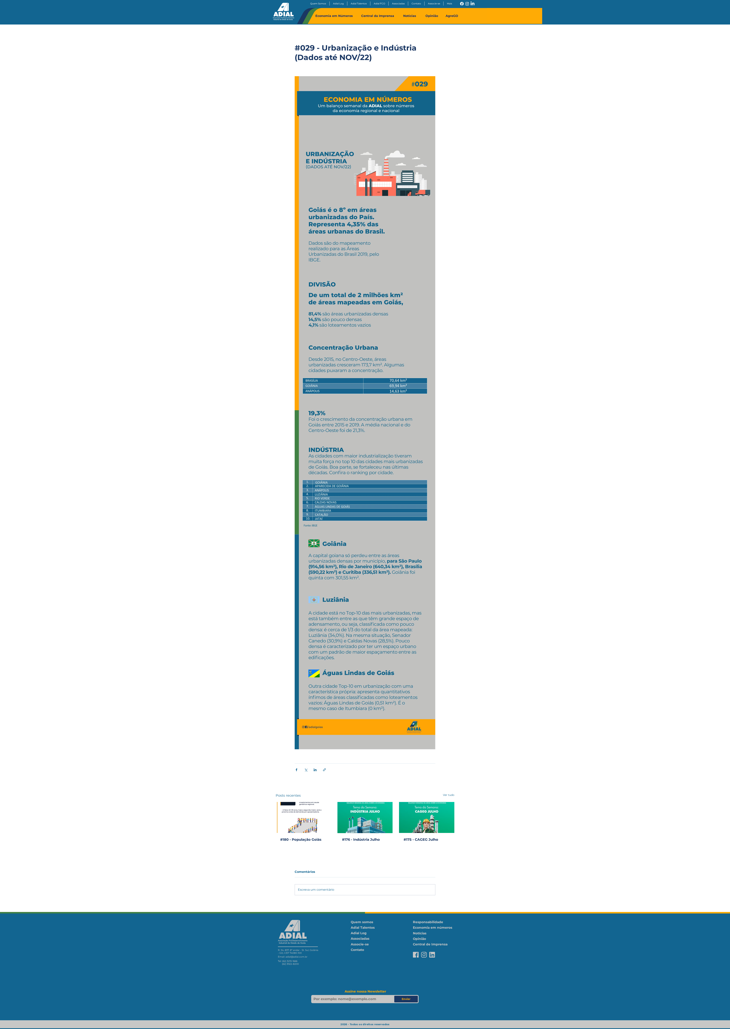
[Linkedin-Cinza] (432, 955)
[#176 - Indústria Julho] (365, 817)
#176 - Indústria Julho (361, 839)
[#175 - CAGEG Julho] (426, 817)
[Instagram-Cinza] (424, 955)
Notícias (409, 16)
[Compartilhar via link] (324, 770)
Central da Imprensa (377, 16)
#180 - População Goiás (300, 839)
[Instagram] (467, 3)
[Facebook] (461, 3)
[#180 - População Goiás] (303, 817)
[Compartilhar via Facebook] (296, 770)
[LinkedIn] (472, 3)
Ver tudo (448, 795)
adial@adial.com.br (296, 956)
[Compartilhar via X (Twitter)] (306, 770)
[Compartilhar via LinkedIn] (315, 770)
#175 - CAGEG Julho (421, 839)
